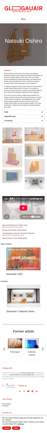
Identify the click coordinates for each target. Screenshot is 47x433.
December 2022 (14, 274)
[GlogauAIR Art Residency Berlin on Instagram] (24, 391)
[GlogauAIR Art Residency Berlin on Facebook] (20, 391)
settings (21, 424)
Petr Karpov (15, 352)
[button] (4, 349)
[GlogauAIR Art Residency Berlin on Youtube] (28, 391)
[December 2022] (23, 259)
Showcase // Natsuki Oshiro (20, 311)
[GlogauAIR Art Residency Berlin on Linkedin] (36, 391)
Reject (16, 428)
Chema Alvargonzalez (27, 373)
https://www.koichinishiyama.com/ (13, 235)
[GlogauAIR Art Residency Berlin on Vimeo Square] (32, 391)
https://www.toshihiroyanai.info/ (12, 227)
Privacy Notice (6, 404)
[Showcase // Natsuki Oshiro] (23, 296)
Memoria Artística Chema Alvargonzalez (22, 375)
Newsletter (5, 406)
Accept (6, 428)
